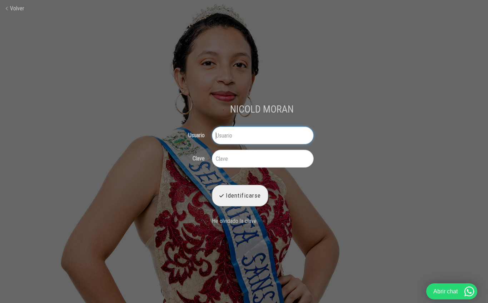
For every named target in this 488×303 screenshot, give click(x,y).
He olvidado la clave (234, 221)
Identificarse (242, 195)
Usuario (196, 135)
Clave (199, 158)
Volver (16, 8)
